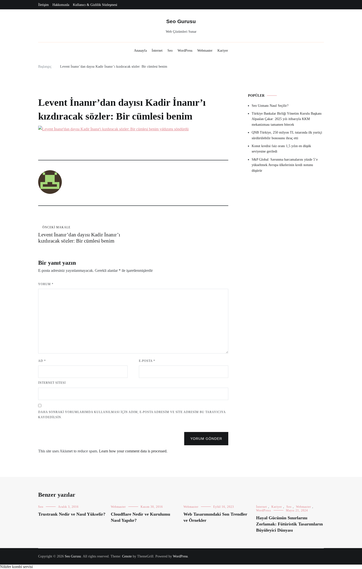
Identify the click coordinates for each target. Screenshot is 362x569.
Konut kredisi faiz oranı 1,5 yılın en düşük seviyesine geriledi (281, 148)
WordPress (185, 50)
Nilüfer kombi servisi (16, 567)
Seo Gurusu (181, 21)
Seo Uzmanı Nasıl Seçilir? (270, 106)
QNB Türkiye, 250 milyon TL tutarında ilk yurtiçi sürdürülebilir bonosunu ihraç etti (287, 135)
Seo (170, 50)
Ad (42, 361)
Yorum (45, 284)
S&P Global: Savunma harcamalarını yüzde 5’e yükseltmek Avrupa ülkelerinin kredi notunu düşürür (285, 165)
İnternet (157, 50)
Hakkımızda (60, 5)
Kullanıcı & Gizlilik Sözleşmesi (95, 5)
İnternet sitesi (52, 382)
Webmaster (205, 50)
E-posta (147, 361)
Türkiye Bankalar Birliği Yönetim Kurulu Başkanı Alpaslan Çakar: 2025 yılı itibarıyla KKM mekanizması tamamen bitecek (287, 119)
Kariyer (222, 50)
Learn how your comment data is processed (132, 451)
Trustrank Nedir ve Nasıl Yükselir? (71, 514)
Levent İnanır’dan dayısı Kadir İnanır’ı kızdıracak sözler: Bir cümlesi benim (79, 235)
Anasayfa (140, 50)
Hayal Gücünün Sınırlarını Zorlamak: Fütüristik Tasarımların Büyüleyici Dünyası (289, 524)
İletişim (43, 5)
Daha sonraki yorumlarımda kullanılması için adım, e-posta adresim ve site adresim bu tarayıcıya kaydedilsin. (132, 414)
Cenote (127, 556)
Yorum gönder (206, 439)
